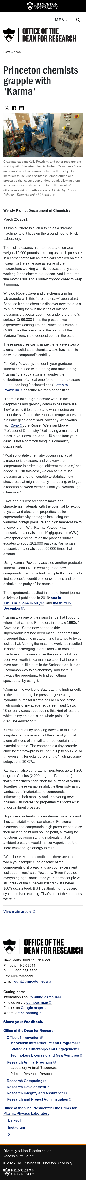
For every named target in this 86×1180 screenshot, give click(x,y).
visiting (44, 997)
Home (7, 51)
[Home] (39, 35)
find (28, 1013)
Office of (23, 1038)
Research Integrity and (35, 1093)
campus (37, 1002)
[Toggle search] (78, 20)
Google (32, 1008)
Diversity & (27, 1151)
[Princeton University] (42, 6)
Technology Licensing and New (44, 1055)
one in (31, 603)
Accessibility (17, 1156)
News (17, 51)
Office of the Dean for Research (29, 1031)
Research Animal (30, 1062)
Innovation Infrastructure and (43, 1043)
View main (17, 911)
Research (25, 1081)
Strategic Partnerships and (43, 1049)
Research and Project (37, 1099)
